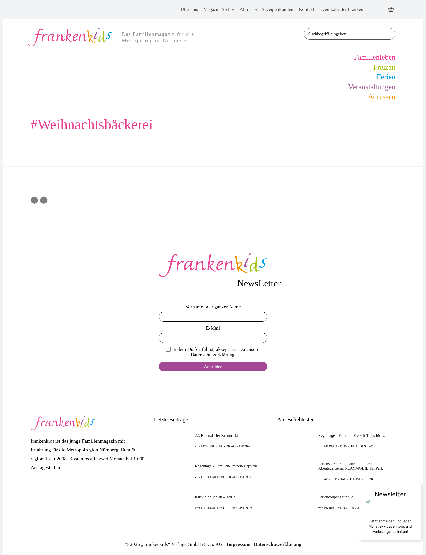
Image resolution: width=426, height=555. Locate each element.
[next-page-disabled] (44, 200)
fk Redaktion (212, 477)
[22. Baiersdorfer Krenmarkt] (172, 441)
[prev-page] (34, 200)
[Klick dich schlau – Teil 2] (172, 502)
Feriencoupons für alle (335, 497)
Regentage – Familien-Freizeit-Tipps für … (228, 466)
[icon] (391, 9)
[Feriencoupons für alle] (295, 502)
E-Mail (213, 328)
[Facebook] (371, 9)
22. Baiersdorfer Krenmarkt (216, 435)
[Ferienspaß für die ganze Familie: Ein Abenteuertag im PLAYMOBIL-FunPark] (295, 471)
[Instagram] (380, 9)
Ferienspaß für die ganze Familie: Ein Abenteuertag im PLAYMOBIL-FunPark (350, 466)
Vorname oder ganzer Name (213, 306)
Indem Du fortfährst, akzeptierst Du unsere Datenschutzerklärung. (216, 351)
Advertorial (212, 446)
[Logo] (213, 265)
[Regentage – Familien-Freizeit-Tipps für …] (172, 471)
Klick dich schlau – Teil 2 (215, 497)
